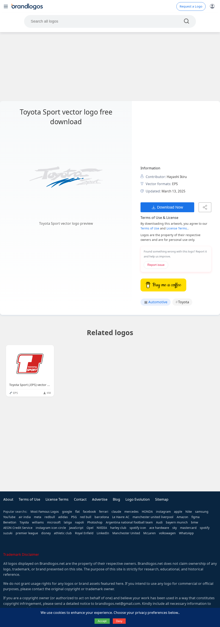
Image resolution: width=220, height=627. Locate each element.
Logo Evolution (137, 499)
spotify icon (138, 528)
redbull (49, 517)
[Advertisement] (110, 66)
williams (38, 522)
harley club (118, 528)
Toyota (183, 302)
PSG (74, 517)
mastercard (188, 528)
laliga (68, 522)
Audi (159, 522)
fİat (77, 512)
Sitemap (161, 499)
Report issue (156, 264)
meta (37, 517)
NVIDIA (102, 528)
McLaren (149, 533)
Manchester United (126, 533)
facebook (89, 512)
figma (195, 517)
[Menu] (5, 6)
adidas (63, 517)
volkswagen (167, 533)
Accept (102, 621)
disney (46, 533)
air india (25, 517)
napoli (79, 522)
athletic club (63, 533)
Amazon (182, 517)
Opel (90, 528)
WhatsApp (186, 533)
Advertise (99, 499)
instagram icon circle (51, 528)
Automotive (157, 302)
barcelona (102, 517)
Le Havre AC (120, 517)
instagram (163, 512)
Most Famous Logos (45, 512)
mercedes (131, 512)
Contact (80, 499)
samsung (201, 512)
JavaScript (76, 528)
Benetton (9, 522)
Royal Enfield (84, 533)
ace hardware (159, 528)
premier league (27, 533)
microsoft (54, 522)
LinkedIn (103, 533)
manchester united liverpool (153, 517)
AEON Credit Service (17, 528)
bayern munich (177, 522)
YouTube (9, 517)
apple (178, 512)
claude (116, 512)
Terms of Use (150, 228)
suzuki (7, 533)
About (8, 499)
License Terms (57, 499)
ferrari (103, 512)
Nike (188, 512)
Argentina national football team (129, 522)
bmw (194, 522)
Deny (119, 621)
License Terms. (177, 228)
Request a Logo (191, 6)
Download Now (170, 207)
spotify (204, 528)
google (67, 512)
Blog (116, 499)
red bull (85, 517)
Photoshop (94, 522)
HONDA (147, 512)
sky (174, 528)
